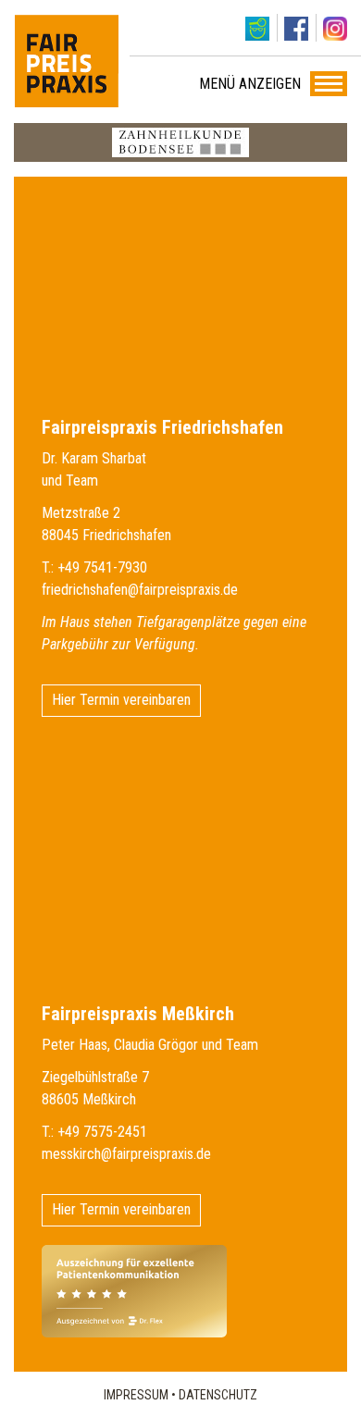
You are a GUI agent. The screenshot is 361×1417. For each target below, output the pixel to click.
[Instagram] (335, 27)
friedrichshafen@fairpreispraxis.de (140, 589)
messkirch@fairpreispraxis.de (126, 1154)
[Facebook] (296, 27)
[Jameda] (257, 27)
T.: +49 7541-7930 (94, 567)
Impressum (136, 1394)
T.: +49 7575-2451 (94, 1131)
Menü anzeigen (250, 83)
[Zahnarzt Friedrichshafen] (66, 61)
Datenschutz (218, 1394)
